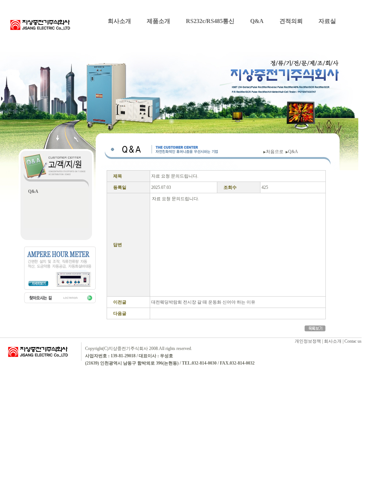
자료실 (327, 21)
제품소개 (158, 21)
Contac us (353, 341)
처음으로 (276, 151)
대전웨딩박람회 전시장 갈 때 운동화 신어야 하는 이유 (203, 302)
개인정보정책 (308, 341)
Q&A (257, 21)
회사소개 (119, 21)
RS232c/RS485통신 (210, 21)
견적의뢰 (291, 21)
